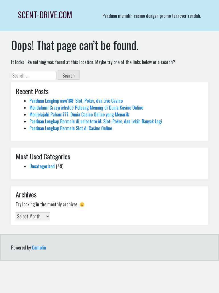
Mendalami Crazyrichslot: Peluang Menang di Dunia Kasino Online (86, 107)
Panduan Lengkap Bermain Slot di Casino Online (70, 128)
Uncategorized (42, 166)
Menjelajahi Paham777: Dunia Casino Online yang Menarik (79, 114)
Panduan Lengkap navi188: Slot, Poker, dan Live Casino (76, 100)
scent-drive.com (45, 15)
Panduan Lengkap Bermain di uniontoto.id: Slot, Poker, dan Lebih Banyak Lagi (95, 121)
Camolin (39, 247)
